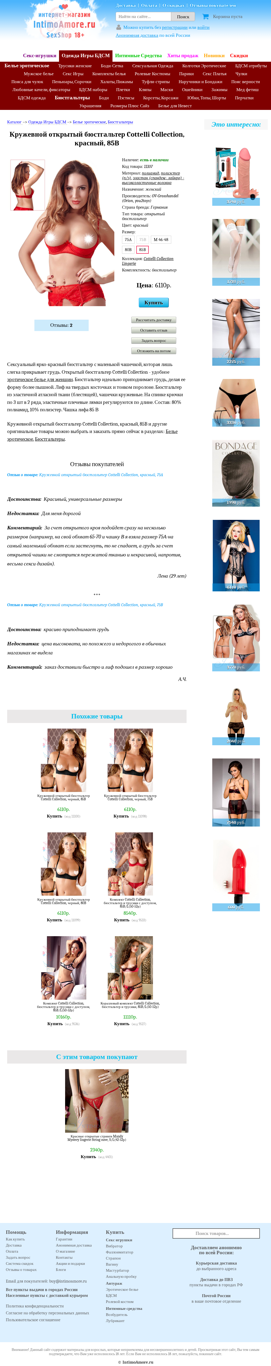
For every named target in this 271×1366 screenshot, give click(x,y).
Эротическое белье (122, 1289)
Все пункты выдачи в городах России (42, 1289)
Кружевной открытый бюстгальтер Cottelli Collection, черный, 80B (63, 901)
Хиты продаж (182, 56)
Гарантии (64, 1239)
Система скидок (19, 1263)
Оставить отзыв (153, 330)
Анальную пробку (121, 1276)
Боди (104, 97)
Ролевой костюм (120, 1301)
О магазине (65, 1251)
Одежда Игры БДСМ (86, 56)
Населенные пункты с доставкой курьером (47, 1295)
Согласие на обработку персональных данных (47, 1313)
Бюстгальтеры (72, 98)
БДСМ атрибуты (251, 65)
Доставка (126, 5)
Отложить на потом (154, 351)
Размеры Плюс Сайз (129, 105)
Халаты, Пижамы (116, 81)
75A (128, 239)
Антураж (114, 1283)
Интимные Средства (138, 56)
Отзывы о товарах (21, 1269)
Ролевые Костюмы (152, 73)
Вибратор (114, 1246)
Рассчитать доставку (154, 320)
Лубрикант (115, 1320)
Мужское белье (39, 73)
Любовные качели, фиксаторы (41, 89)
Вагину (112, 1264)
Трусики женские (75, 65)
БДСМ (111, 1295)
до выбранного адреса (216, 1266)
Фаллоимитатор (119, 1252)
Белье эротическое (26, 66)
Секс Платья (215, 73)
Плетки (123, 89)
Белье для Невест (175, 105)
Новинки (214, 56)
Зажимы (219, 89)
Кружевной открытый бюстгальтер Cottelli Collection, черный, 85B (63, 797)
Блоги (61, 1269)
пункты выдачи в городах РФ (216, 1282)
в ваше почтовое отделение (216, 1298)
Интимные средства (124, 1308)
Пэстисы (126, 97)
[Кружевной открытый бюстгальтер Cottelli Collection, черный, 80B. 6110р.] (87, 888)
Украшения (90, 105)
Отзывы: (61, 325)
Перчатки (244, 97)
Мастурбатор (117, 1270)
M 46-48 (161, 239)
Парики (186, 73)
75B (142, 239)
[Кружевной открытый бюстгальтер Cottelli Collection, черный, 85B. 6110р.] (87, 784)
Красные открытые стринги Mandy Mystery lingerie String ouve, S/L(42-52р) (96, 1138)
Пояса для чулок (27, 81)
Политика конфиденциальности (35, 1306)
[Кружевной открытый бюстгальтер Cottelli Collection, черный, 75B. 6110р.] (154, 784)
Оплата (149, 5)
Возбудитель (117, 1314)
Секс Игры (73, 73)
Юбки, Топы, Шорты (206, 97)
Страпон (113, 1258)
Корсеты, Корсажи (160, 97)
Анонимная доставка (137, 35)
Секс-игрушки (39, 56)
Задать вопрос (154, 340)
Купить (153, 303)
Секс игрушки (119, 1240)
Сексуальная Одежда (152, 65)
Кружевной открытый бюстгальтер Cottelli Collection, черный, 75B (130, 797)
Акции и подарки (70, 1263)
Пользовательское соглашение (33, 1320)
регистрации (175, 27)
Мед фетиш (247, 89)
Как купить (15, 1239)
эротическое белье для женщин (40, 379)
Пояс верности (245, 81)
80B (128, 249)
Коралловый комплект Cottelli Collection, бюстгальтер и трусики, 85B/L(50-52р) (130, 1005)
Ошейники (192, 89)
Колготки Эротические (204, 65)
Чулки (241, 73)
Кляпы (145, 89)
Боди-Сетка (112, 65)
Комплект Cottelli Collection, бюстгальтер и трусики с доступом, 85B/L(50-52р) (130, 903)
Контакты (64, 1257)
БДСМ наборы (93, 89)
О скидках (173, 5)
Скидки (239, 56)
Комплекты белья (109, 73)
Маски (166, 89)
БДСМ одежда (32, 97)
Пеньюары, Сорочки (71, 81)
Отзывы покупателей (213, 5)
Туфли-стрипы (156, 81)
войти (203, 27)
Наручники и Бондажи (200, 81)
